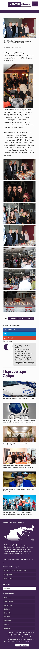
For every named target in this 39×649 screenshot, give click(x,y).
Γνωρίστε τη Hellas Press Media (15, 571)
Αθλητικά (7, 621)
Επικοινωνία (8, 578)
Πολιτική (30, 318)
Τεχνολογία (8, 601)
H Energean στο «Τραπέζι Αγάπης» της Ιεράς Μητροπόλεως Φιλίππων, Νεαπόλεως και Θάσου (18, 466)
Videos (6, 624)
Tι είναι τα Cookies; (24, 641)
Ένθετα (7, 609)
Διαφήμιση (8, 575)
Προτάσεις (8, 605)
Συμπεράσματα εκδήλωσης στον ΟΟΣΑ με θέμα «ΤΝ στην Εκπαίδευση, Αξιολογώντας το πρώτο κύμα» (19, 421)
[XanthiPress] (19, 4)
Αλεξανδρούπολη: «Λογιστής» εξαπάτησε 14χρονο (18, 398)
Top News (13, 318)
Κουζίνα (7, 617)
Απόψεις (7, 628)
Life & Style (8, 613)
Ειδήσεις (21, 318)
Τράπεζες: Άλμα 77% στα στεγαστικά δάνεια (16, 444)
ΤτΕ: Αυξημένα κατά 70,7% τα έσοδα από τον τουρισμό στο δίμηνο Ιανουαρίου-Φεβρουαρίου (17, 513)
